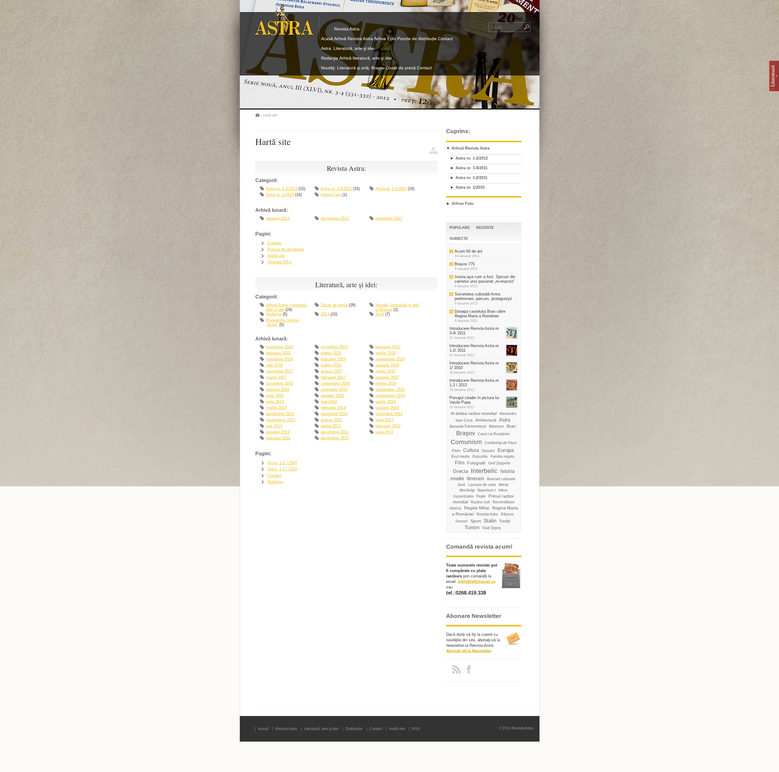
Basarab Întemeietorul (468, 426)
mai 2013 (274, 426)
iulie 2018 (274, 365)
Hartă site (276, 255)
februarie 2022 (278, 353)
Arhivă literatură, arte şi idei (365, 58)
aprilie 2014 (386, 401)
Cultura (471, 450)
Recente (485, 228)
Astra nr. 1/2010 (280, 194)
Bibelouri (496, 426)
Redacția (273, 314)
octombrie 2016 (279, 383)
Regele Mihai (476, 507)
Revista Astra (346, 28)
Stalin (490, 521)
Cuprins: (458, 131)
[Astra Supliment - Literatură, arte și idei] (774, 76)
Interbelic (484, 470)
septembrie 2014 (390, 395)
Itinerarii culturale (501, 479)
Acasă (327, 38)
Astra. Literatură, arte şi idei (347, 48)
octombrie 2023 (334, 347)
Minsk (503, 485)
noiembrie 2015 (334, 389)
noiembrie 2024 (279, 347)
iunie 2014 (275, 401)
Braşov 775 (465, 264)
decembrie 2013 (280, 414)
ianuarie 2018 (387, 365)
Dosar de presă (401, 67)
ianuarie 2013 (277, 218)
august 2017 (331, 371)
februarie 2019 (333, 359)
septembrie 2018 (390, 359)
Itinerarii (475, 478)
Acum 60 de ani (468, 251)
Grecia (460, 471)
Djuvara (488, 451)
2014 (380, 314)
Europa (506, 450)
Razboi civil (480, 502)
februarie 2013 (388, 426)
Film (459, 462)
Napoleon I (486, 490)
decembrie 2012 (335, 218)
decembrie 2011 (334, 432)
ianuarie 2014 (387, 407)
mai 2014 (329, 401)
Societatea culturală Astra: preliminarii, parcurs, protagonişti (483, 296)
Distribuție (354, 729)
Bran (511, 426)
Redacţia (329, 58)
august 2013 (331, 420)
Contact (445, 38)
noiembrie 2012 (389, 218)
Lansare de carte (482, 485)
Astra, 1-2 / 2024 (282, 462)
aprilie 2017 (386, 371)
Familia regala (502, 456)
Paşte (481, 496)
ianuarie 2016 (277, 389)
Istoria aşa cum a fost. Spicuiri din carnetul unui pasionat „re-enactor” (485, 279)
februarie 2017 (333, 377)
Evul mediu (460, 456)
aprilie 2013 (331, 426)
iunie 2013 (384, 420)
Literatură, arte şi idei (321, 729)
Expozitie (480, 456)
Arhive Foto (385, 38)
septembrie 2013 (280, 420)
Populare (459, 228)
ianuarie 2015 (332, 395)
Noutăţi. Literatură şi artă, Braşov (353, 67)
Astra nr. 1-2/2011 (391, 188)
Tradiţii (504, 521)
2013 (325, 314)
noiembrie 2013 (334, 414)
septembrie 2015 (390, 389)
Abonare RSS (279, 262)
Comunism (466, 442)
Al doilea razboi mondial (474, 413)
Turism (472, 527)
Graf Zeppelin (499, 463)
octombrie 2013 (389, 414)
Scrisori (461, 521)
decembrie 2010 (335, 438)
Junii (461, 485)
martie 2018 (331, 365)
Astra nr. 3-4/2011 (336, 188)
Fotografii (476, 462)
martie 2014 (276, 407)
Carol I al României (494, 434)
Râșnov (507, 514)
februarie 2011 (278, 438)
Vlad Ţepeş (491, 528)
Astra (504, 419)
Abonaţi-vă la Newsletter (468, 651)
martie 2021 (331, 353)
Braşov (465, 433)
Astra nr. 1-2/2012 (281, 188)
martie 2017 (276, 377)
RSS (416, 729)
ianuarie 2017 (387, 377)
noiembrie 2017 (279, 371)
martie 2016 (386, 383)
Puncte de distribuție (417, 38)
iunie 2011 (384, 432)
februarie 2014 (333, 407)
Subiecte (458, 238)
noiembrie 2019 (279, 359)
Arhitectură (485, 420)
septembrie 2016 (335, 383)
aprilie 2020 (386, 353)
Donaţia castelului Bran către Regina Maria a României (480, 313)
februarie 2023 (388, 347)
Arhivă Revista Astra (353, 38)
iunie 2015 (275, 395)
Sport (475, 521)
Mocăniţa (467, 490)
